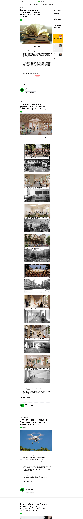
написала (29, 49)
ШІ (40, 4)
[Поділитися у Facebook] (21, 50)
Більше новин (57, 30)
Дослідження (45, 4)
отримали (39, 474)
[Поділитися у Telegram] (21, 46)
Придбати (37, 75)
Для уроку (36, 4)
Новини (31, 4)
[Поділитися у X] (21, 48)
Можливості (51, 4)
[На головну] (41, 1)
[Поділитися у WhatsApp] (21, 52)
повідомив (26, 455)
